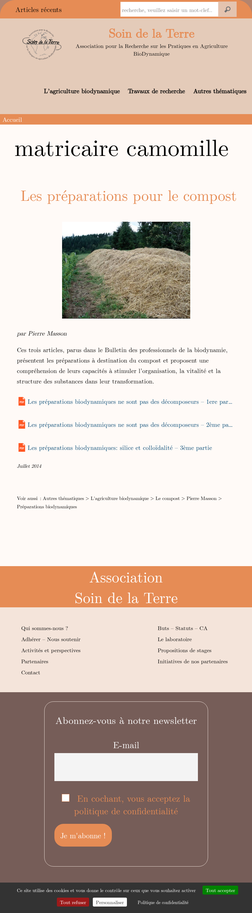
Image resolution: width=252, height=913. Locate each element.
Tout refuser (73, 902)
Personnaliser (110, 902)
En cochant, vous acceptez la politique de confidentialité (132, 804)
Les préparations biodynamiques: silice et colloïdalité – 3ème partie (120, 447)
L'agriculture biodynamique (120, 498)
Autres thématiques (219, 90)
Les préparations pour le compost (129, 194)
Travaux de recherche (156, 90)
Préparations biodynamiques (47, 506)
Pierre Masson (202, 498)
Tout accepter (220, 890)
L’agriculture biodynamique (82, 90)
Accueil (12, 119)
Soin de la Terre (152, 32)
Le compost (168, 498)
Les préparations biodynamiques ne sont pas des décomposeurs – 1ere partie (130, 401)
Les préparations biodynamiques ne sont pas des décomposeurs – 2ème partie (130, 424)
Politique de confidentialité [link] (163, 902)
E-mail (126, 744)
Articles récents (38, 9)
